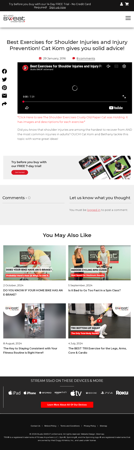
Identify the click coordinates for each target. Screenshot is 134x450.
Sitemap (103, 426)
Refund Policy (50, 426)
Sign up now (57, 7)
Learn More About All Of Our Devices (67, 404)
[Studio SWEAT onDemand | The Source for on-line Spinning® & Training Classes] (14, 18)
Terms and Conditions (70, 426)
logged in (93, 210)
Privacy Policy (90, 426)
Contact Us (35, 426)
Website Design (88, 434)
